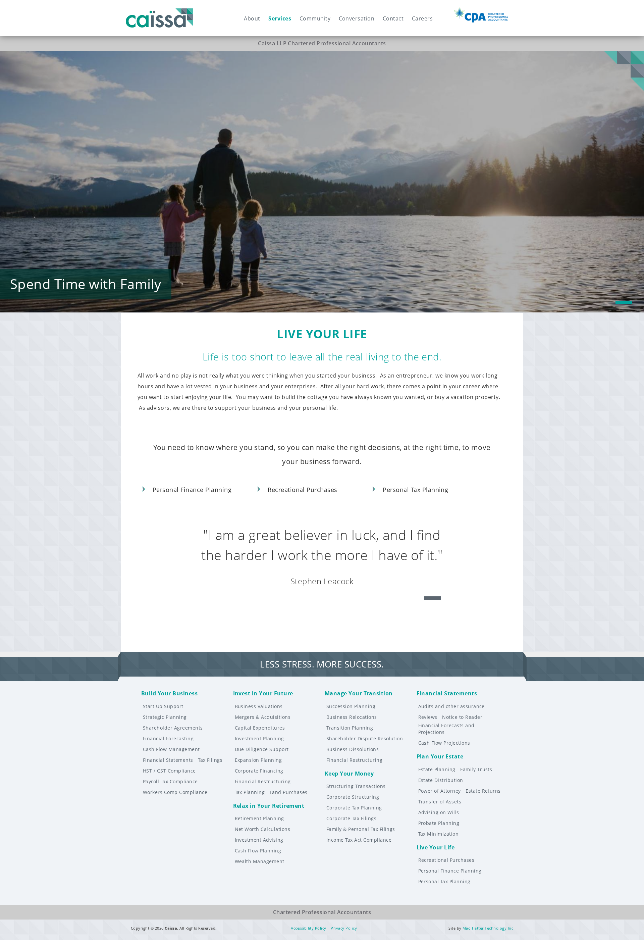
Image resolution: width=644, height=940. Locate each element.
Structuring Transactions (356, 786)
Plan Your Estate (440, 756)
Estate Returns (483, 791)
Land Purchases (289, 792)
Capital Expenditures (260, 728)
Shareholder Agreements (173, 728)
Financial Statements (168, 760)
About (252, 18)
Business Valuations (259, 706)
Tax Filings (210, 760)
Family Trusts (476, 769)
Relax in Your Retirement (269, 805)
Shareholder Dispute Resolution (364, 738)
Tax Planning (250, 792)
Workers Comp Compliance (175, 792)
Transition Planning (349, 728)
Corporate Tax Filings (351, 818)
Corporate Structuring (352, 797)
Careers (422, 18)
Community (315, 18)
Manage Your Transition (359, 693)
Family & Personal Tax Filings (360, 829)
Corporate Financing (259, 771)
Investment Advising (259, 840)
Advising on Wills (438, 812)
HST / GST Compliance (169, 771)
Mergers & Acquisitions (263, 717)
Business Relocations (351, 717)
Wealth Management (259, 861)
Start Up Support (163, 706)
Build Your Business (169, 693)
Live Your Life (436, 847)
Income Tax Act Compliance (358, 840)
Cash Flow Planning (258, 850)
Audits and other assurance (451, 706)
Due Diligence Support (262, 749)
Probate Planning (439, 823)
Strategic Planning (165, 717)
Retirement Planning (259, 818)
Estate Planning (436, 769)
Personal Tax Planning (444, 881)
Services (279, 18)
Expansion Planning (258, 760)
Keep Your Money (349, 773)
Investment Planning (259, 738)
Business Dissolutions (352, 749)
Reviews (427, 717)
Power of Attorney (439, 791)
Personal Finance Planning (450, 871)
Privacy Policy (344, 928)
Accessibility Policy (308, 928)
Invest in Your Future (263, 693)
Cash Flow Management (171, 749)
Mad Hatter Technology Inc (488, 928)
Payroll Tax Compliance (170, 781)
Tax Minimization (438, 834)
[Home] (159, 12)
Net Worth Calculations (262, 829)
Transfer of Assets (440, 801)
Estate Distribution (440, 780)
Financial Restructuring (263, 781)
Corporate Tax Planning (354, 807)
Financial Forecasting (168, 738)
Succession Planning (350, 706)
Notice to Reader (462, 717)
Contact (393, 18)
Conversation (357, 18)
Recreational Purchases (446, 860)
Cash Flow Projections (444, 743)
